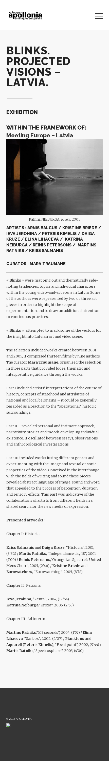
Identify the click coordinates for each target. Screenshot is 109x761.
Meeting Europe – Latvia (39, 135)
